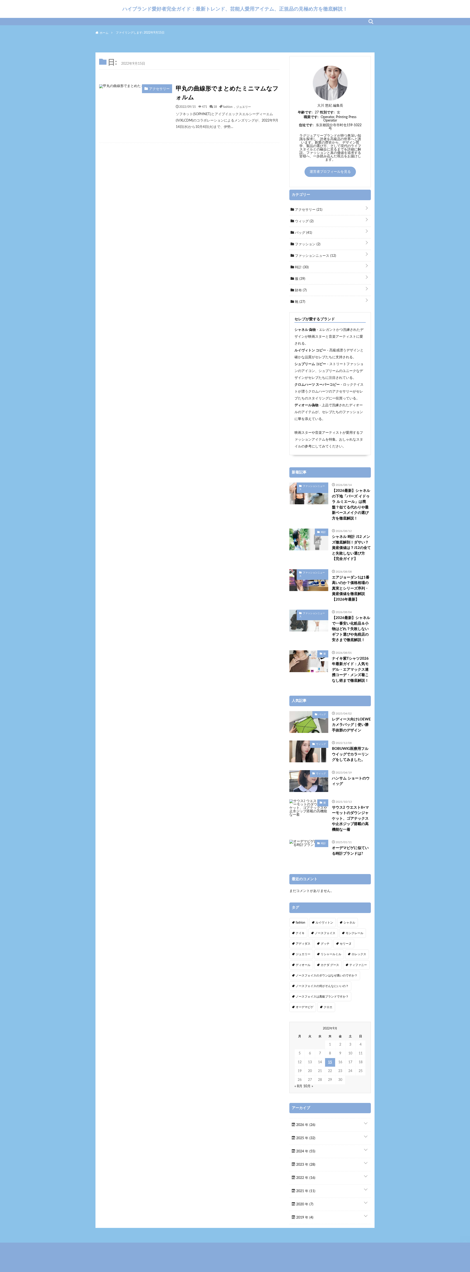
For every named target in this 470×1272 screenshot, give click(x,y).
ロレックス (359, 954)
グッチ (325, 943)
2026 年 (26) (305, 1125)
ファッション (307, 244)
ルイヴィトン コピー (310, 350)
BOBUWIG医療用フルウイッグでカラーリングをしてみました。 (350, 754)
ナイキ (300, 933)
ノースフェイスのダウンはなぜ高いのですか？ (326, 975)
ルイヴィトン (324, 922)
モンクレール (354, 933)
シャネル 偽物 (305, 330)
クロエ (328, 1007)
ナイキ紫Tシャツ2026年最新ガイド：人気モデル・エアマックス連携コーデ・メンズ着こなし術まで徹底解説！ (350, 669)
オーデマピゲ (304, 1007)
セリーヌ (346, 943)
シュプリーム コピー (310, 364)
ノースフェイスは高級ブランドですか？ (322, 996)
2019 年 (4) (304, 1217)
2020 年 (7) (304, 1204)
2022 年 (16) (305, 1178)
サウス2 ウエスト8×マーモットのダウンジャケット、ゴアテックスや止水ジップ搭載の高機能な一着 (350, 818)
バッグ (303, 233)
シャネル (349, 922)
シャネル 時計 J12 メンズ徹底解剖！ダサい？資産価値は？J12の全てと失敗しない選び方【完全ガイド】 (351, 548)
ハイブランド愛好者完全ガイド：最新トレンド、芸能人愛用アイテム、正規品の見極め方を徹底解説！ (235, 9)
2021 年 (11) (305, 1191)
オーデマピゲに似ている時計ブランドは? (350, 850)
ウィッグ (304, 221)
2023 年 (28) (305, 1164)
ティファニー (358, 964)
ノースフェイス (325, 933)
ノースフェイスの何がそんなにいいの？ (322, 986)
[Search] (371, 21)
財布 (300, 290)
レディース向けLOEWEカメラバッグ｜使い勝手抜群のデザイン (351, 724)
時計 (301, 267)
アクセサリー (308, 209)
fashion (228, 106)
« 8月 (298, 1086)
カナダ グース (330, 964)
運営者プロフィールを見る (330, 171)
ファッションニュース (315, 256)
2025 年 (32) (305, 1138)
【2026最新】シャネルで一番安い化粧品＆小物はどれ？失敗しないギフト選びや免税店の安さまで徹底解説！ (351, 629)
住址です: (306, 125)
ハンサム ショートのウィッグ (351, 781)
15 (330, 1062)
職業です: (311, 117)
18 (215, 106)
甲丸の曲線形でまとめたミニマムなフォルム (227, 93)
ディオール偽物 (306, 405)
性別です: (327, 112)
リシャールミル (331, 954)
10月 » (308, 1086)
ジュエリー (243, 106)
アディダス (303, 943)
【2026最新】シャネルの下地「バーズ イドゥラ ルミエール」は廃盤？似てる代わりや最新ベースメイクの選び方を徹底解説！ (351, 504)
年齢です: (305, 112)
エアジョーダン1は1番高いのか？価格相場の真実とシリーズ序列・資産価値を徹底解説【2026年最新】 (350, 588)
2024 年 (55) (305, 1151)
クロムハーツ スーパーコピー (317, 384)
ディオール (303, 964)
